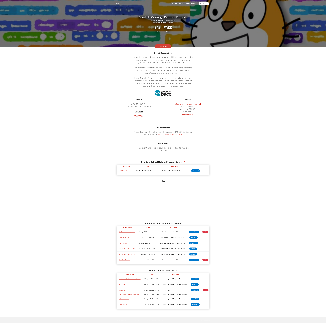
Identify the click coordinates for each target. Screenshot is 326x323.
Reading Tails (123, 284)
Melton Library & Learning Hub (187, 104)
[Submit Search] (207, 3)
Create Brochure (157, 320)
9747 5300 (139, 116)
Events (118, 3)
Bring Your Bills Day (124, 260)
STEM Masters (123, 243)
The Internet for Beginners (127, 232)
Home (118, 320)
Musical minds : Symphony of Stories (130, 279)
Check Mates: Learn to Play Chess (129, 294)
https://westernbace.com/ (170, 135)
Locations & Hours (127, 320)
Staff (149, 320)
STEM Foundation (124, 237)
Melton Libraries (205, 320)
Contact (143, 320)
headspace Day (123, 170)
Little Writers (122, 290)
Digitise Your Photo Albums (127, 248)
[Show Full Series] (183, 162)
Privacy (136, 320)
